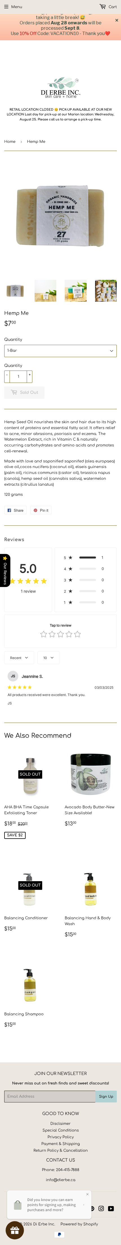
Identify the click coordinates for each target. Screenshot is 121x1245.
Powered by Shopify (79, 1224)
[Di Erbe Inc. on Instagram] (101, 1210)
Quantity (13, 340)
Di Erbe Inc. (44, 1224)
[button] (85, 557)
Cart (112, 7)
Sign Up (106, 1097)
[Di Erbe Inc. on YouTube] (111, 1210)
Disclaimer (60, 1124)
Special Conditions (60, 1130)
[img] (28, 582)
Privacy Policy (61, 1137)
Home (9, 142)
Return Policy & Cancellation (60, 1151)
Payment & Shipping (60, 1144)
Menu (16, 7)
